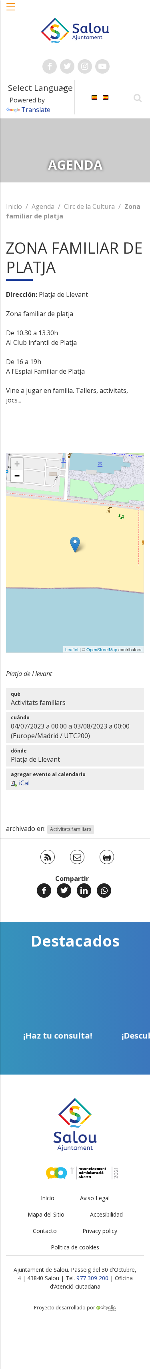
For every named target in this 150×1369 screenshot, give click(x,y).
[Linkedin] (84, 890)
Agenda (43, 206)
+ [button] (17, 464)
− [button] (17, 476)
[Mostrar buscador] (137, 97)
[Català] (94, 96)
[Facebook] (44, 890)
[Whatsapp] (104, 890)
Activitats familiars (70, 829)
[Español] (105, 96)
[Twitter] (64, 890)
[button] (11, 10)
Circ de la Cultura (89, 206)
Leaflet (71, 649)
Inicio (14, 206)
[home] (75, 29)
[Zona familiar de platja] (75, 544)
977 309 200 (92, 1278)
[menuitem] (94, 96)
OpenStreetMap (101, 649)
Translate (35, 109)
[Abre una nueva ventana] (49, 66)
